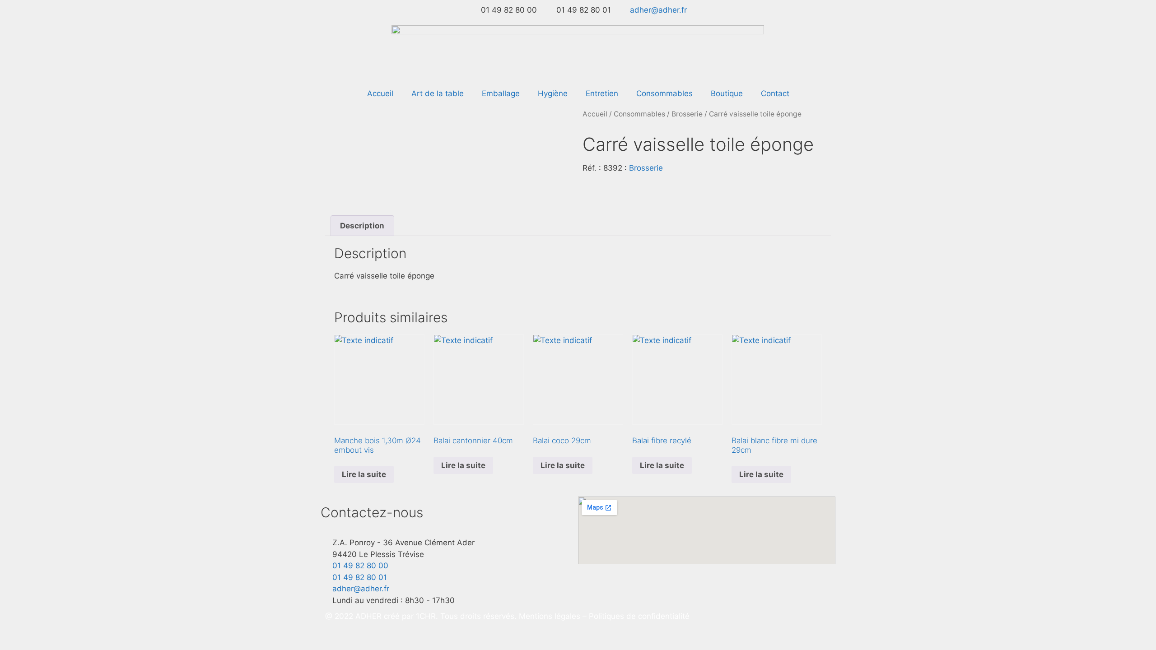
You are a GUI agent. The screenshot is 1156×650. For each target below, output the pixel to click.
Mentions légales (551, 616)
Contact (775, 93)
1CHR (426, 616)
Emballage (501, 93)
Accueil (380, 93)
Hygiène (553, 93)
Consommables (664, 93)
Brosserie (687, 114)
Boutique (727, 93)
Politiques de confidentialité (639, 616)
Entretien (602, 93)
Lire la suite (364, 474)
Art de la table (437, 93)
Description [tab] (362, 225)
